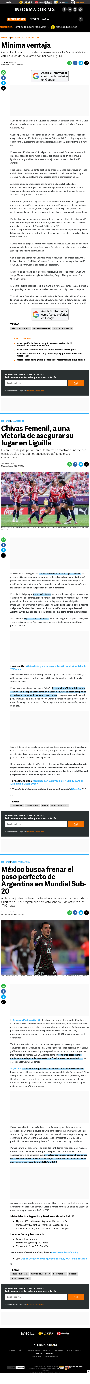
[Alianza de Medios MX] (63, 1366)
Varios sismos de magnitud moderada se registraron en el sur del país (51, 360)
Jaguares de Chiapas (41, 328)
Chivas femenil (17, 805)
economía (50, 1353)
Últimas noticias (16, 19)
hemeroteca (36, 1356)
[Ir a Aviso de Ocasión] (28, 1331)
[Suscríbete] (76, 2)
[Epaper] (60, 2)
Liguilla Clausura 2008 (62, 328)
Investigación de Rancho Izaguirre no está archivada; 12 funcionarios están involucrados (44, 345)
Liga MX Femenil (33, 805)
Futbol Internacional (20, 1278)
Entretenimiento (74, 1350)
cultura (39, 1353)
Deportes (5, 38)
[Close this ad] (88, 1371)
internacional (33, 1350)
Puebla (45, 805)
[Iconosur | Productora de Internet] (11, 1366)
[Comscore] (76, 1366)
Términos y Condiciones (35, 391)
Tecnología (58, 1350)
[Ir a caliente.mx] (48, 2)
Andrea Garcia (9, 464)
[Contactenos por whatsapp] (80, 9)
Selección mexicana (19, 1274)
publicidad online (51, 1356)
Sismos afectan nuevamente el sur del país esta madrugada (46, 350)
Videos (35, 19)
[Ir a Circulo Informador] (24, 1)
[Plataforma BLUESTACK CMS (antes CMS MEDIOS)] (20, 1366)
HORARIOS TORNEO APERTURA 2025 (30, 27)
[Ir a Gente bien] (63, 1331)
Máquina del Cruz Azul (20, 328)
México (21, 1350)
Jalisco (12, 1350)
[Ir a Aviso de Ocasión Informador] (11, 1)
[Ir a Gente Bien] (38, 1)
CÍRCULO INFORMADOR (66, 27)
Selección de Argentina (40, 1274)
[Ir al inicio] (35, 9)
